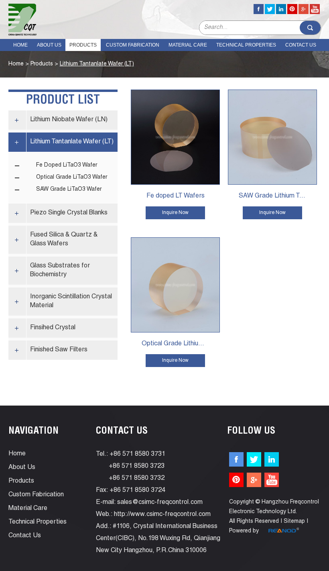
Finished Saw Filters (58, 350)
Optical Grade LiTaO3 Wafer (71, 177)
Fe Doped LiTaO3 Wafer (66, 165)
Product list (63, 101)
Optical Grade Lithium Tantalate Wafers (181, 344)
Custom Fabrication (132, 45)
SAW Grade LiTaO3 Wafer (69, 189)
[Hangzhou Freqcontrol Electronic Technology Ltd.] (22, 20)
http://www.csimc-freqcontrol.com (162, 515)
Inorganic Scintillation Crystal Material (71, 301)
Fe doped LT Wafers (175, 196)
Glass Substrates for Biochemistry (60, 270)
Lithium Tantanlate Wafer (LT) (97, 64)
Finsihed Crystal (52, 328)
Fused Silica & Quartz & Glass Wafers (63, 239)
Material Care (188, 45)
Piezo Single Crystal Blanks (69, 213)
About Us (49, 45)
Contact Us (300, 45)
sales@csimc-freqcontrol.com (160, 503)
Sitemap (294, 521)
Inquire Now (175, 212)
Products (83, 45)
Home (20, 45)
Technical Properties (246, 45)
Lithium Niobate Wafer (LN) (69, 120)
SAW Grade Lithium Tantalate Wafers (278, 196)
